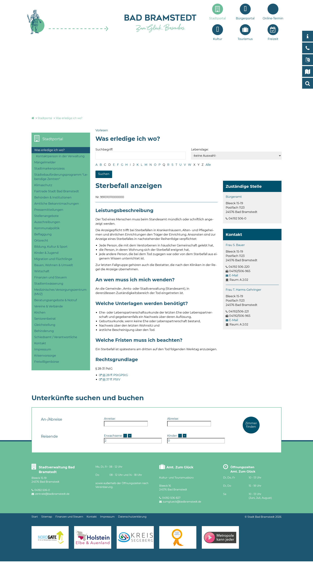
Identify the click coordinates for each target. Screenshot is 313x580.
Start (35, 516)
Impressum (42, 349)
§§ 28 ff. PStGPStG (115, 375)
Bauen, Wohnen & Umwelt (53, 265)
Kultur (217, 39)
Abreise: (173, 418)
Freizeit (273, 39)
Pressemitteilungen (48, 209)
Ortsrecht (41, 240)
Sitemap (46, 516)
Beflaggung (43, 234)
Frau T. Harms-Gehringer (243, 289)
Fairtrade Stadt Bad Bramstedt (56, 191)
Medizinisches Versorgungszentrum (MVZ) (60, 292)
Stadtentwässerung (48, 283)
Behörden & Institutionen (53, 197)
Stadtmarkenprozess (49, 168)
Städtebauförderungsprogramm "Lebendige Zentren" (61, 177)
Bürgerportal (245, 18)
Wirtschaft (41, 271)
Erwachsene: (113, 435)
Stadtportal (217, 18)
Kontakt (40, 343)
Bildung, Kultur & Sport (51, 246)
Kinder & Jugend (46, 253)
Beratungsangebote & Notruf (55, 300)
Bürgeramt (234, 196)
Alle (208, 164)
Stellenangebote (46, 216)
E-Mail (233, 275)
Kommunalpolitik (47, 228)
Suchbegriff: (104, 149)
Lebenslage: (199, 149)
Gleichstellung (44, 325)
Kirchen (39, 312)
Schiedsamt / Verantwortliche (55, 337)
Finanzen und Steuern (50, 277)
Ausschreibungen (47, 222)
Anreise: (109, 418)
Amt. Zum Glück (179, 467)
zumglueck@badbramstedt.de (182, 501)
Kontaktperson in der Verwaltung (60, 156)
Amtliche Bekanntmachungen (56, 203)
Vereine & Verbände (48, 306)
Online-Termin (273, 18)
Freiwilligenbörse (46, 361)
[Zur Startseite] (67, 33)
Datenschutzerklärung (132, 516)
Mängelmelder (45, 162)
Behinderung (44, 331)
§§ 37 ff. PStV (111, 379)
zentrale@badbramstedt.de (52, 494)
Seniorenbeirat (45, 318)
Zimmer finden (251, 425)
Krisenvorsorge (45, 355)
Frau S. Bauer (235, 245)
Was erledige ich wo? (69, 118)
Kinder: (172, 435)
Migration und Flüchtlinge (53, 259)
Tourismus (245, 39)
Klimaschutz (43, 185)
